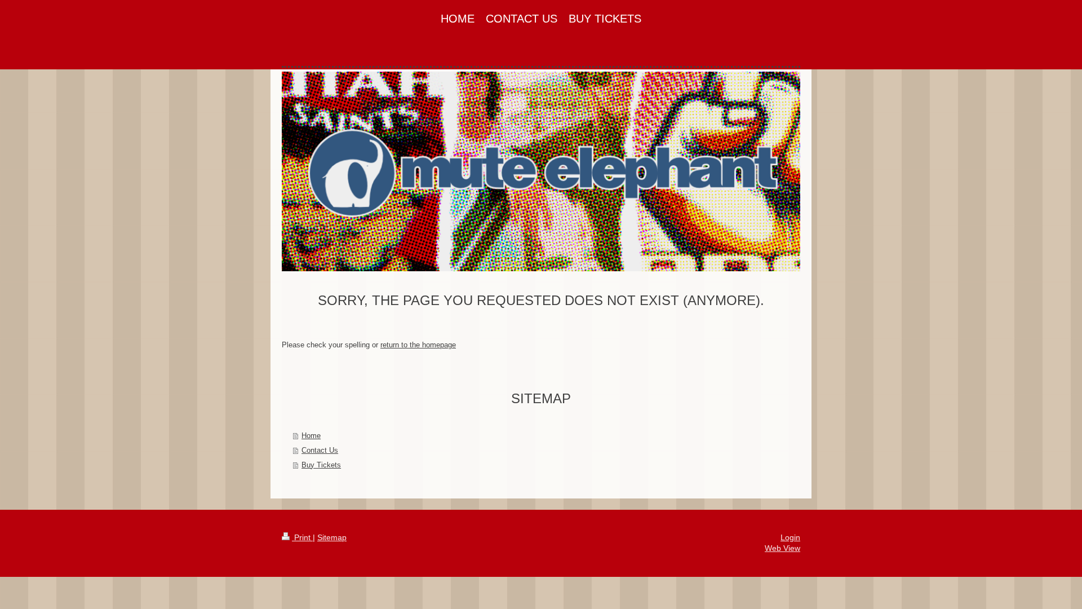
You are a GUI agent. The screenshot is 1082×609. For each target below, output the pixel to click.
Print (302, 537)
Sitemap (332, 537)
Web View (782, 548)
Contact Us (319, 450)
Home (311, 435)
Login (790, 537)
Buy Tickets (321, 465)
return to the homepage (418, 345)
